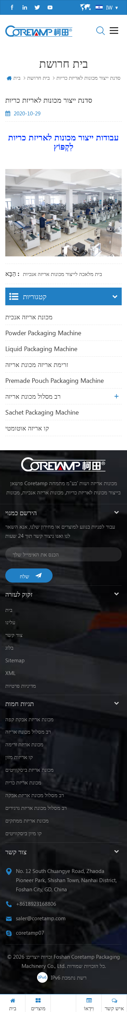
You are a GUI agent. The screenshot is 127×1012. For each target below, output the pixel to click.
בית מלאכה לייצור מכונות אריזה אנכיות (62, 273)
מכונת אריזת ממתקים (27, 820)
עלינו (10, 622)
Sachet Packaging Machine (42, 412)
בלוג (9, 647)
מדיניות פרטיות (20, 685)
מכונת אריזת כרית (23, 782)
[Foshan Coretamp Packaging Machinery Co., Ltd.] (38, 31)
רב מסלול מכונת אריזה (33, 396)
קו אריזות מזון (19, 756)
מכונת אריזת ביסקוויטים (29, 769)
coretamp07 (30, 932)
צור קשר (14, 634)
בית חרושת (38, 77)
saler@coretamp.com (41, 918)
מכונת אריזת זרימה (24, 744)
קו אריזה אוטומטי (27, 428)
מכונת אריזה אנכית (29, 317)
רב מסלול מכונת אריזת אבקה (34, 795)
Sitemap (15, 660)
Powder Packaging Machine (43, 333)
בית (16, 77)
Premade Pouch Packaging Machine (54, 380)
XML (10, 672)
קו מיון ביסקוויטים (23, 833)
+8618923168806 (36, 903)
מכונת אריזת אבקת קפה (29, 719)
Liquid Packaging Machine (41, 348)
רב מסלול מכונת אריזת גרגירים (36, 807)
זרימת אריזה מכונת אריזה (36, 364)
